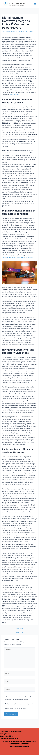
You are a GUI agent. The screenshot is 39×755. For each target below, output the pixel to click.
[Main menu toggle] (35, 4)
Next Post (19, 632)
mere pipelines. (14, 94)
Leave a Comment (8, 31)
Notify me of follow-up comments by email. (19, 704)
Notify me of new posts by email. (16, 708)
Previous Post (19, 628)
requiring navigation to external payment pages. (17, 257)
